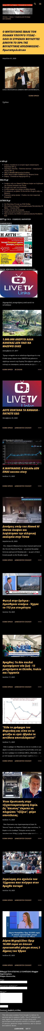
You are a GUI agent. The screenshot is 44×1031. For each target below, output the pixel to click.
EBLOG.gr (9, 9)
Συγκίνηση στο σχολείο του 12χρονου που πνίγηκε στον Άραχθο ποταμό (21, 882)
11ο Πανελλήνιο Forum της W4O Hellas (17, 204)
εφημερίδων (20, 267)
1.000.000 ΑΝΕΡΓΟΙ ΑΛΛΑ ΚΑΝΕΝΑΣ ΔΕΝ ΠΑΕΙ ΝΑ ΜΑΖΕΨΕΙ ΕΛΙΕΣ (18, 343)
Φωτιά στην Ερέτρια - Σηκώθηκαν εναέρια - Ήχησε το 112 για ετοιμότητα (21, 604)
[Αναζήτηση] (35, 4)
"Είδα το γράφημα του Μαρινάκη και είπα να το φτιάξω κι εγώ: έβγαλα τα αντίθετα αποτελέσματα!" (19, 732)
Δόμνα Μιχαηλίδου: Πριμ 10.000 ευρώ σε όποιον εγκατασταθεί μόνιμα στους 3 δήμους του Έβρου (21, 946)
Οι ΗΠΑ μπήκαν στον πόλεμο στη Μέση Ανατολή (19, 189)
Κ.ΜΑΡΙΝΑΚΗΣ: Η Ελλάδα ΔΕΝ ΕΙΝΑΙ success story (21, 469)
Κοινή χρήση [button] (34, 96)
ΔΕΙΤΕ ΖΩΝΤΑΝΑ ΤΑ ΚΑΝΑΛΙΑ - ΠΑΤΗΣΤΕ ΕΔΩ (21, 411)
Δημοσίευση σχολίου (23, 428)
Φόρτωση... (3, 221)
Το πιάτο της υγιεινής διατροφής (14, 210)
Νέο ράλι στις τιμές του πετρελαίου (15, 187)
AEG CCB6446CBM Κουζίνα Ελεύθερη (17, 172)
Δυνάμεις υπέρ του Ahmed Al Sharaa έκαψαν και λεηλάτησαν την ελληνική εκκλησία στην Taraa (23, 184)
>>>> (39, 369)
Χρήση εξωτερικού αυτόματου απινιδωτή (16, 212)
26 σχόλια (18, 369)
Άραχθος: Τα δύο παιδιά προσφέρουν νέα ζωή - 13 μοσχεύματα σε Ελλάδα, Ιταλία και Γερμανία (22, 667)
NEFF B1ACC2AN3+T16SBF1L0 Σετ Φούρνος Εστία (21, 174)
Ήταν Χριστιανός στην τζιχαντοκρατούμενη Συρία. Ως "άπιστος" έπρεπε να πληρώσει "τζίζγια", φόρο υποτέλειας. (20, 808)
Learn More (18, 1029)
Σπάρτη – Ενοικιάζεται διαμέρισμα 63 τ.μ (17, 176)
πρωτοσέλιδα (13, 267)
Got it (28, 1029)
